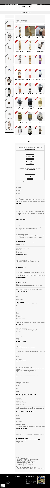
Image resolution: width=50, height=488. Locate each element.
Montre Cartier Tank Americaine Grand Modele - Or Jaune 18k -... (9, 96)
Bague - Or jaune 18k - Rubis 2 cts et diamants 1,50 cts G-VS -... (9, 30)
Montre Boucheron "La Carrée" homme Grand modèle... (40, 122)
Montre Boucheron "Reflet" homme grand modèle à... (40, 108)
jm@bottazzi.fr (31, 483)
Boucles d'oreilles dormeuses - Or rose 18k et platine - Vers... (9, 63)
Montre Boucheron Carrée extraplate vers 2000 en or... (40, 51)
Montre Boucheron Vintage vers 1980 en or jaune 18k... (19, 79)
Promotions (7, 483)
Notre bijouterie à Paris (18, 477)
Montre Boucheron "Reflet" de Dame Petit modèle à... (30, 94)
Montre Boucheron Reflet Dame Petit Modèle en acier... (30, 79)
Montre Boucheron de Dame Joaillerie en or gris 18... (20, 65)
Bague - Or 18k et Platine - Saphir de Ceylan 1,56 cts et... (9, 74)
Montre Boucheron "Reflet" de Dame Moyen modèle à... (20, 136)
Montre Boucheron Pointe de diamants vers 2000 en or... (40, 65)
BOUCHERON (7, 15)
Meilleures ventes (8, 482)
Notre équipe (16, 4)
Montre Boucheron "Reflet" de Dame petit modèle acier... (30, 136)
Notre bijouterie (7, 4)
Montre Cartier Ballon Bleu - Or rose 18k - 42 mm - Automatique (9, 85)
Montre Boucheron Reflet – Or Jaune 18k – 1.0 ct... (30, 37)
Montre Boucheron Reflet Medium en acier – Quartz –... (40, 37)
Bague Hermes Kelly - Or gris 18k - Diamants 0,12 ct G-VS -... (9, 118)
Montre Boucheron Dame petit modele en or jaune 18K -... (20, 51)
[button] (3, 485)
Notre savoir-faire (12, 4)
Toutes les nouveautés (9, 132)
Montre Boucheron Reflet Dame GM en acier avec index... (19, 94)
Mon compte (41, 4)
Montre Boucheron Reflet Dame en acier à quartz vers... (40, 79)
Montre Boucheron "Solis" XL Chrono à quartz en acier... (20, 108)
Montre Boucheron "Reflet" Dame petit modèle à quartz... (30, 65)
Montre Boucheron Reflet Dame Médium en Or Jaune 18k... (19, 122)
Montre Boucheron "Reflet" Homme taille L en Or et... (30, 122)
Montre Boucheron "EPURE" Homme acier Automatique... (40, 94)
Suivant (31, 141)
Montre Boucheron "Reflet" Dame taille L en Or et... (40, 136)
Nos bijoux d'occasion (8, 477)
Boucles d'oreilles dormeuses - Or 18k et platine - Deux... (9, 52)
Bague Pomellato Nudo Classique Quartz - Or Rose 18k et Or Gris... (9, 107)
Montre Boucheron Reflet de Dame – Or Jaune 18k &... (20, 37)
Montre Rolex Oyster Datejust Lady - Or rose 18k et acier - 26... (9, 129)
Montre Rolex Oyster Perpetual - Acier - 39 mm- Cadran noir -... (9, 41)
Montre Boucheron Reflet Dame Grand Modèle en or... (30, 51)
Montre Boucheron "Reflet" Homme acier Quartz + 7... (30, 108)
